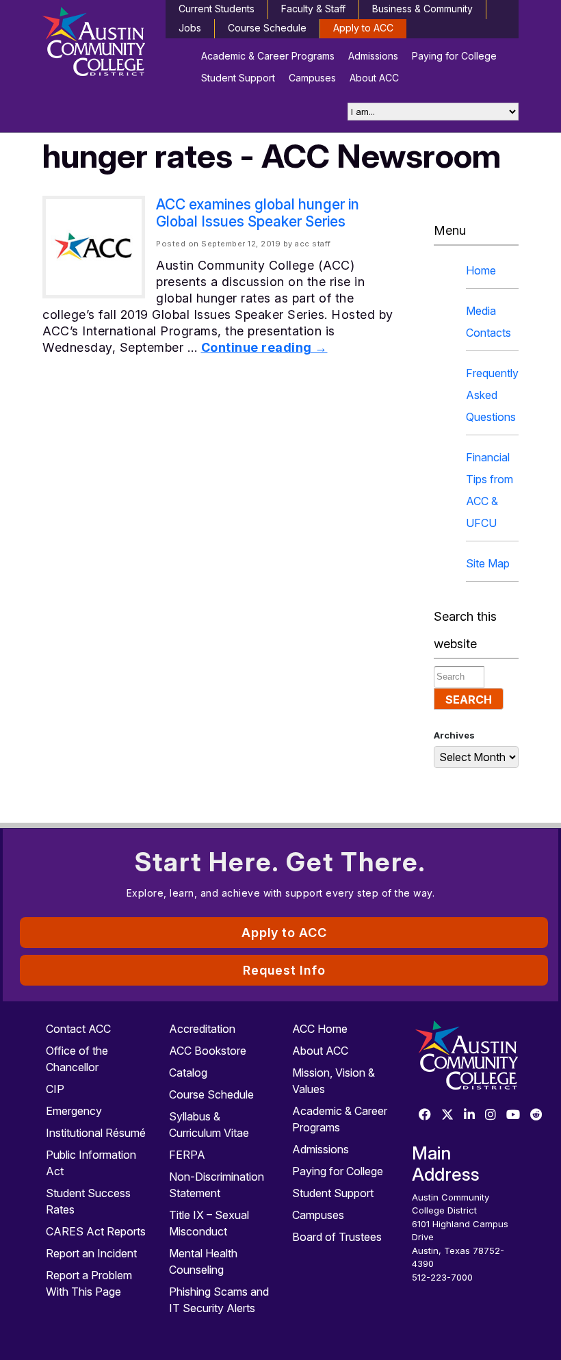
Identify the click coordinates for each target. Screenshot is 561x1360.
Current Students (217, 8)
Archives (454, 735)
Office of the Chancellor (77, 1059)
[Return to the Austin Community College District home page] (95, 44)
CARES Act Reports (96, 1231)
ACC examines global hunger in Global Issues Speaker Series (257, 213)
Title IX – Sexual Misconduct (209, 1223)
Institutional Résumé (96, 1133)
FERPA (187, 1155)
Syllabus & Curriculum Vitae (209, 1124)
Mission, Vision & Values (333, 1081)
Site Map (488, 563)
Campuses (312, 78)
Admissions (373, 56)
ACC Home (320, 1029)
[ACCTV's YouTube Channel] (513, 1115)
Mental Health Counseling (203, 1261)
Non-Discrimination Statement (216, 1185)
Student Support (238, 78)
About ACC (374, 78)
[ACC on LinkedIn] (469, 1115)
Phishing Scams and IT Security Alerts (219, 1300)
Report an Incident (91, 1253)
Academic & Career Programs (268, 56)
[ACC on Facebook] (424, 1115)
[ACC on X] (447, 1115)
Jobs (190, 28)
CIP (55, 1089)
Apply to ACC (363, 28)
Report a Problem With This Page (89, 1283)
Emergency (74, 1111)
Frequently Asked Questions (492, 395)
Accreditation (202, 1029)
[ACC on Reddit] (536, 1115)
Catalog (188, 1072)
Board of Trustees (337, 1237)
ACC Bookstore (207, 1050)
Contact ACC (78, 1029)
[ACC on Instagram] (490, 1115)
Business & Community (422, 8)
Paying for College (454, 56)
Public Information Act (91, 1163)
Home (481, 270)
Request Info (284, 970)
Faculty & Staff (313, 8)
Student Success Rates (88, 1201)
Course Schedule (267, 28)
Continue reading (264, 347)
